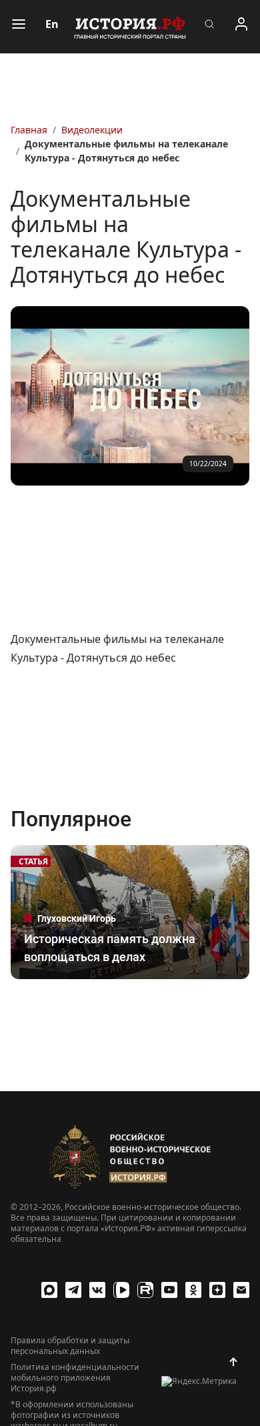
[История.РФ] (130, 26)
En (52, 24)
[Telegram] (73, 1290)
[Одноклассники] (193, 1290)
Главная (29, 129)
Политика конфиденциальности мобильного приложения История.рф (75, 1378)
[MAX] (49, 1290)
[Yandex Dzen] (217, 1290)
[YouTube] (169, 1290)
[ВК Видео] (121, 1290)
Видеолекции (92, 129)
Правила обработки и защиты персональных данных (70, 1346)
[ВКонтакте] (97, 1290)
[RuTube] (145, 1290)
